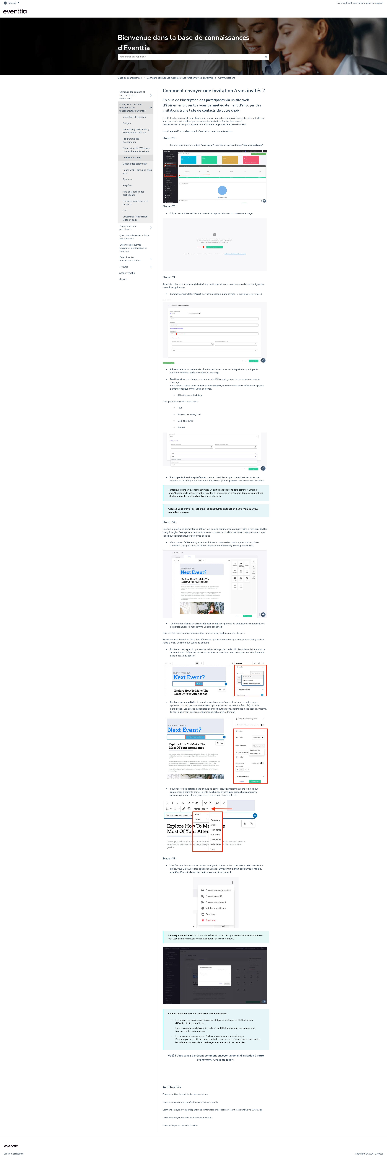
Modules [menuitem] (123, 266)
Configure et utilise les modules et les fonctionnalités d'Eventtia (180, 77)
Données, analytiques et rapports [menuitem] (135, 203)
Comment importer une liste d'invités (180, 1125)
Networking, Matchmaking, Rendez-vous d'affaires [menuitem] (136, 131)
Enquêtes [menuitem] (128, 185)
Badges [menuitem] (127, 123)
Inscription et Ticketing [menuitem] (134, 117)
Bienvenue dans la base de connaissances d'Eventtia (183, 43)
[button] (151, 92)
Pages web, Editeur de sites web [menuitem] (137, 171)
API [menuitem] (125, 210)
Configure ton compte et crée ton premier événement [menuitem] (132, 95)
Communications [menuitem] (132, 157)
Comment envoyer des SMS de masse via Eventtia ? (187, 1117)
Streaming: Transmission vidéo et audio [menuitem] (135, 218)
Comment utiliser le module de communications (185, 1094)
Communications (226, 77)
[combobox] (190, 57)
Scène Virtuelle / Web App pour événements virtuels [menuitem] (136, 150)
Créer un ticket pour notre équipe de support (360, 3)
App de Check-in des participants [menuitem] (133, 193)
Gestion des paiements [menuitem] (135, 163)
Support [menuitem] (123, 279)
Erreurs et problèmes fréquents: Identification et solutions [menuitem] (133, 248)
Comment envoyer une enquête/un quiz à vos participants (190, 1102)
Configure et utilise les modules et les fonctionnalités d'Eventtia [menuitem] (132, 107)
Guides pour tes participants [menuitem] (127, 228)
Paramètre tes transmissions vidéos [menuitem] (130, 259)
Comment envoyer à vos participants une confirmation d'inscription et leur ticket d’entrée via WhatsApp (212, 1109)
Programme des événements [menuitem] (131, 140)
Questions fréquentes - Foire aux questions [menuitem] (134, 237)
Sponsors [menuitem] (127, 179)
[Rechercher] (266, 57)
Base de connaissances (130, 77)
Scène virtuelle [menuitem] (127, 272)
